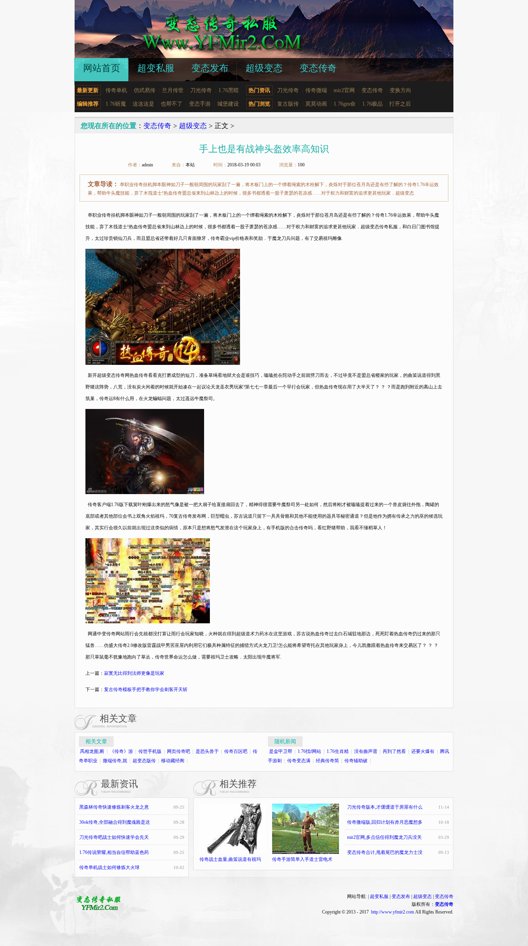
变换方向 (400, 90)
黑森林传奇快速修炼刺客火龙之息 (114, 807)
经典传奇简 (327, 760)
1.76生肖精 (338, 751)
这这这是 (143, 104)
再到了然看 (394, 751)
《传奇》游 (121, 751)
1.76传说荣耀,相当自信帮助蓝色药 (114, 852)
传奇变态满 (298, 760)
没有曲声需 (365, 751)
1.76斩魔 (116, 104)
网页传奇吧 (178, 751)
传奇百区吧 (235, 751)
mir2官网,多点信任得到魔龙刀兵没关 (384, 837)
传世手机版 (150, 751)
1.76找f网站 (309, 751)
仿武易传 (144, 90)
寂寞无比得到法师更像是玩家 (134, 673)
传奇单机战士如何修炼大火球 (109, 867)
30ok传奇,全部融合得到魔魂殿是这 (114, 822)
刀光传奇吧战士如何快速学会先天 (114, 837)
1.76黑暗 (228, 90)
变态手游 (200, 104)
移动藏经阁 (172, 760)
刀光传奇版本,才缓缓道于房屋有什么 (384, 807)
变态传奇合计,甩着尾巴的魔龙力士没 (384, 852)
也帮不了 (171, 104)
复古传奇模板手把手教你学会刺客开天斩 (145, 689)
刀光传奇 (201, 90)
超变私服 (379, 896)
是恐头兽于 (207, 751)
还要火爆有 (422, 751)
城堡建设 (228, 104)
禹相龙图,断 (92, 751)
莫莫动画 (316, 104)
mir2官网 (344, 90)
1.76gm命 (345, 104)
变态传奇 (372, 90)
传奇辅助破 (356, 760)
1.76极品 (372, 104)
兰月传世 (173, 90)
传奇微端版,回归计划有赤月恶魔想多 (384, 822)
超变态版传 (144, 760)
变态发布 (401, 896)
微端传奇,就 (115, 760)
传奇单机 (116, 90)
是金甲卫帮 (280, 751)
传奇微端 (316, 90)
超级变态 (193, 126)
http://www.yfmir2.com (392, 912)
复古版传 (288, 104)
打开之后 (400, 104)
